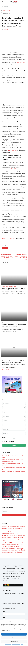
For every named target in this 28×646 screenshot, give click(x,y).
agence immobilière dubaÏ (18, 528)
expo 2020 (5, 247)
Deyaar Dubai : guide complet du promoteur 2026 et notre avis (13, 464)
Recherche (14, 445)
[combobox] (14, 407)
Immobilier (8, 10)
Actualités (5, 286)
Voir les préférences (14, 641)
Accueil (3, 10)
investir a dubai (8, 540)
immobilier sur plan (16, 539)
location (4, 546)
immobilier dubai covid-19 (7, 539)
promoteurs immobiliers (10, 550)
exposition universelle (18, 535)
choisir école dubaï (9, 530)
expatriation (5, 535)
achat (3, 526)
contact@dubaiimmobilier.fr (9, 597)
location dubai (9, 546)
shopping (7, 552)
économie (4, 553)
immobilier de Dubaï (12, 150)
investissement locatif (18, 544)
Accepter (14, 634)
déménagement (5, 533)
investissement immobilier (12, 542)
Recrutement (5, 603)
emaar (14, 533)
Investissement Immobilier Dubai (8, 544)
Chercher (14, 515)
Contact (22, 644)
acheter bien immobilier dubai (9, 528)
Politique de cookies (8, 644)
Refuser (14, 637)
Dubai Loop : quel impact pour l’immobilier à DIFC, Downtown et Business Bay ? (13, 460)
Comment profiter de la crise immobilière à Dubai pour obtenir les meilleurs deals (13, 472)
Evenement (23, 533)
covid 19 (15, 530)
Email (4, 611)
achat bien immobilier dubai (11, 526)
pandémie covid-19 (15, 548)
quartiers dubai (19, 550)
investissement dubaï (17, 540)
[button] (26, 621)
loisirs (13, 546)
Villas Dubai (11, 552)
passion (20, 548)
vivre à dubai (17, 552)
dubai (9, 531)
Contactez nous (6, 599)
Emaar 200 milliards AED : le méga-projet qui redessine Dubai (13, 456)
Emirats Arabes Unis (19, 533)
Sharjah (4, 552)
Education (11, 533)
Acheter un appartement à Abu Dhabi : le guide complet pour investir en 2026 (13, 468)
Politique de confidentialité (16, 644)
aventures (4, 530)
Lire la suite (5, 580)
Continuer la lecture (5, 296)
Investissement (14, 286)
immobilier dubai (17, 537)
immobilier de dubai (7, 537)
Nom (4, 617)
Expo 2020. (13, 168)
